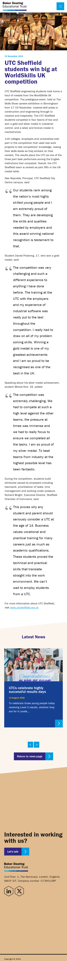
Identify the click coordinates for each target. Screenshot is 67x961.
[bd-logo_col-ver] (15, 6)
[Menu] (60, 6)
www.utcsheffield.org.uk (24, 607)
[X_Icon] (19, 891)
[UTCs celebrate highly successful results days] (33, 688)
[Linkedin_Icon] (8, 891)
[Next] (36, 745)
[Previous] (30, 745)
